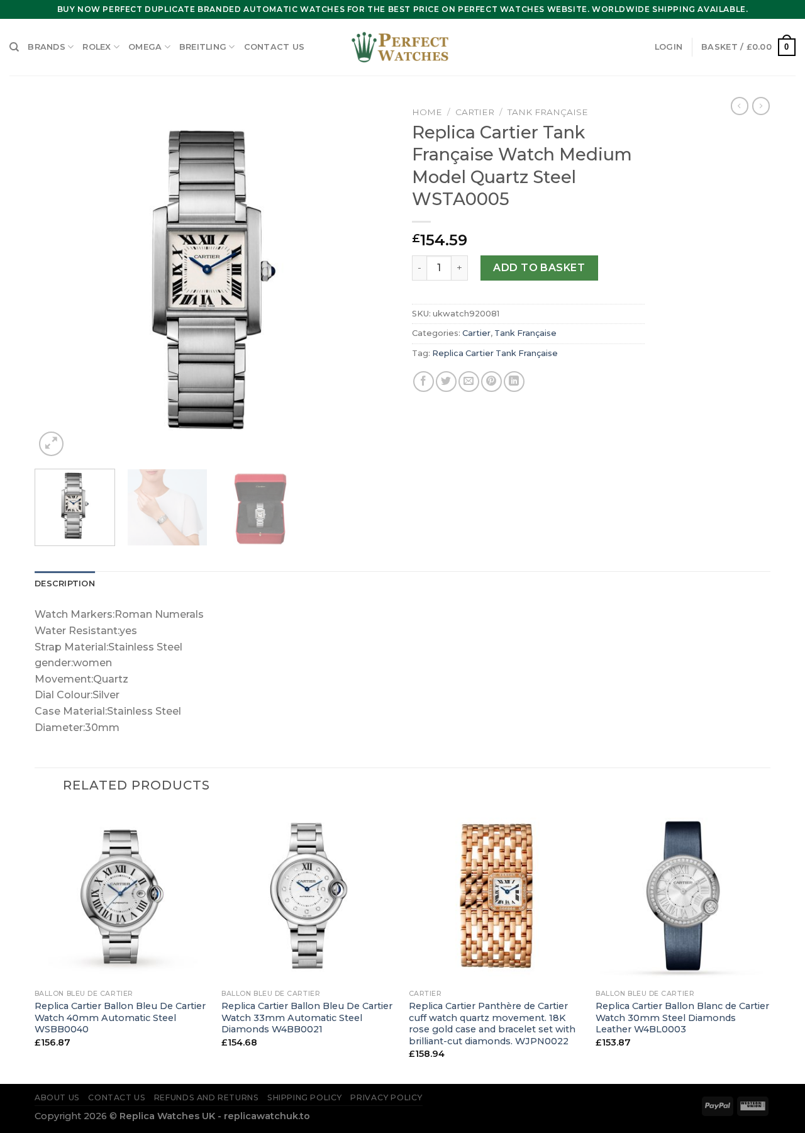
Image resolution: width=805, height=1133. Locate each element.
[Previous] (58, 280)
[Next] (369, 280)
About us (57, 1097)
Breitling (202, 47)
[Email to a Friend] (468, 381)
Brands (46, 47)
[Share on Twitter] (446, 381)
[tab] (65, 583)
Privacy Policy (386, 1097)
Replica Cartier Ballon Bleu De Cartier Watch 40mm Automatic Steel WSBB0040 (120, 1017)
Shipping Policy (304, 1097)
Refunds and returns (206, 1097)
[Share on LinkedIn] (514, 381)
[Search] (14, 47)
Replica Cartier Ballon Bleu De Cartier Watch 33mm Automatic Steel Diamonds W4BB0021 (306, 1017)
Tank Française (548, 112)
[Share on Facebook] (423, 381)
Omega (145, 47)
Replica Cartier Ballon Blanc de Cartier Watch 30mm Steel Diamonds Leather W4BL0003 (682, 1017)
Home (427, 112)
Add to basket (539, 268)
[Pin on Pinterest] (491, 381)
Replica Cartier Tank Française (495, 353)
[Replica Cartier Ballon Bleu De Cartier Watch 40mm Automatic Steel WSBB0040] (122, 895)
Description (65, 583)
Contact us (274, 47)
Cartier (474, 112)
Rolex (96, 47)
